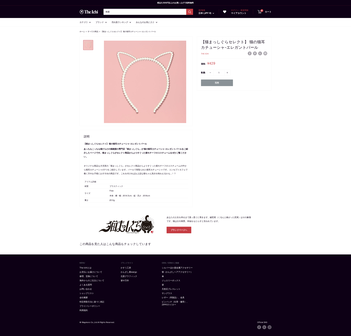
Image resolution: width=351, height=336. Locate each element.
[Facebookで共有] (250, 53)
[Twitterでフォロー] (264, 327)
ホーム (82, 31)
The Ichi (205, 54)
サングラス (167, 293)
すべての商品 (93, 31)
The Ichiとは (85, 267)
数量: (203, 72)
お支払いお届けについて (91, 272)
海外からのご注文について (92, 280)
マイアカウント (238, 13)
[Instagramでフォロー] (269, 327)
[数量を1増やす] (227, 73)
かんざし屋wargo (129, 272)
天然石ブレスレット (171, 289)
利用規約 (84, 310)
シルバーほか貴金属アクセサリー (177, 267)
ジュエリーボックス (171, 280)
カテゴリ (84, 22)
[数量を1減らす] (210, 73)
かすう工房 (126, 267)
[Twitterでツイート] (260, 53)
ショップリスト (87, 293)
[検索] (189, 12)
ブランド (100, 22)
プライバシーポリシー (90, 306)
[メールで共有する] (265, 53)
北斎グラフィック (129, 276)
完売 (217, 82)
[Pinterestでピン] (255, 53)
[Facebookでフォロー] (259, 327)
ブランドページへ (179, 230)
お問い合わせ (86, 289)
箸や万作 (125, 280)
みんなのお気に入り (145, 22)
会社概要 (84, 297)
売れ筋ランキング (120, 22)
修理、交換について (89, 276)
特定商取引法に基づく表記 (92, 301)
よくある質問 (86, 284)
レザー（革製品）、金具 (173, 297)
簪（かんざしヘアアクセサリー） (177, 272)
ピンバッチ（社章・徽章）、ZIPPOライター (175, 303)
